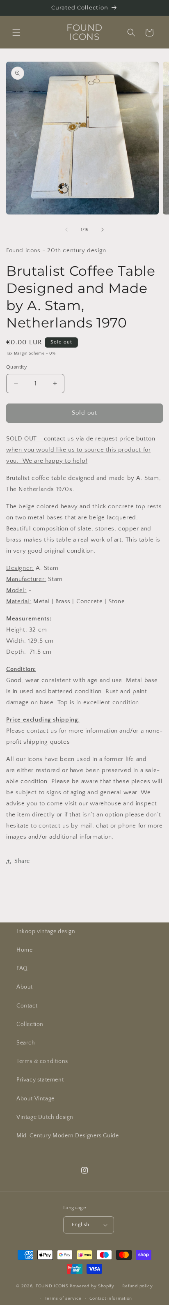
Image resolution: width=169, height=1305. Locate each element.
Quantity (16, 367)
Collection (29, 1024)
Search (25, 1043)
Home (24, 950)
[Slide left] (66, 230)
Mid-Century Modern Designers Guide (67, 1135)
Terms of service (63, 1298)
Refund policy (137, 1286)
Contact (26, 1006)
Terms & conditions (42, 1061)
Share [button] (22, 861)
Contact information (110, 1298)
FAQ (22, 968)
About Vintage (35, 1098)
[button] (16, 32)
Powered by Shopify (92, 1285)
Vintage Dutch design (44, 1117)
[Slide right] (103, 230)
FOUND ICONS (53, 1285)
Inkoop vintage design (45, 931)
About (24, 987)
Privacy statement (40, 1080)
